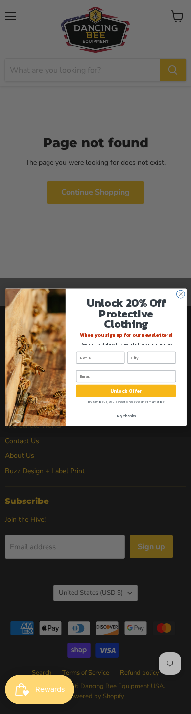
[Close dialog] (180, 294)
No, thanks (126, 415)
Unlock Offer (126, 390)
